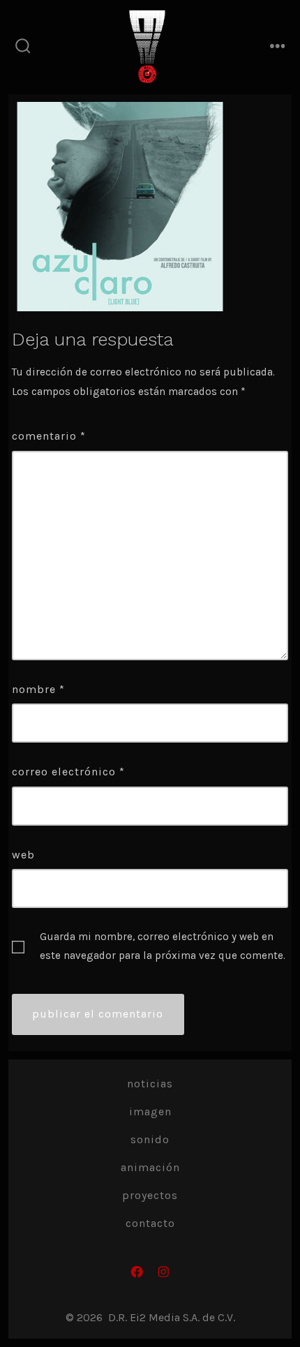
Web (23, 854)
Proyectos (150, 1195)
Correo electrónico (68, 771)
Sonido (150, 1139)
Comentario (49, 435)
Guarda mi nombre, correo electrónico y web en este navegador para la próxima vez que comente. (162, 946)
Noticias (150, 1083)
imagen (150, 1111)
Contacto (150, 1223)
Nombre (38, 689)
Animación (150, 1167)
